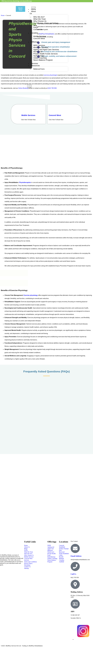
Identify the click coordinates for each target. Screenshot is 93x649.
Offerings (35, 42)
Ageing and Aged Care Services (46, 50)
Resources (35, 66)
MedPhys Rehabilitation (46, 34)
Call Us (73, 574)
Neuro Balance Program (43, 60)
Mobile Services (28, 115)
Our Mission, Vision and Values (45, 23)
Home (33, 9)
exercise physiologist (50, 75)
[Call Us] (75, 566)
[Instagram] (83, 639)
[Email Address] (75, 548)
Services (34, 63)
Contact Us (37, 29)
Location (34, 33)
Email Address (76, 556)
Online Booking (23, 88)
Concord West (39, 38)
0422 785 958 (52, 88)
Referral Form (39, 69)
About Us (33, 12)
